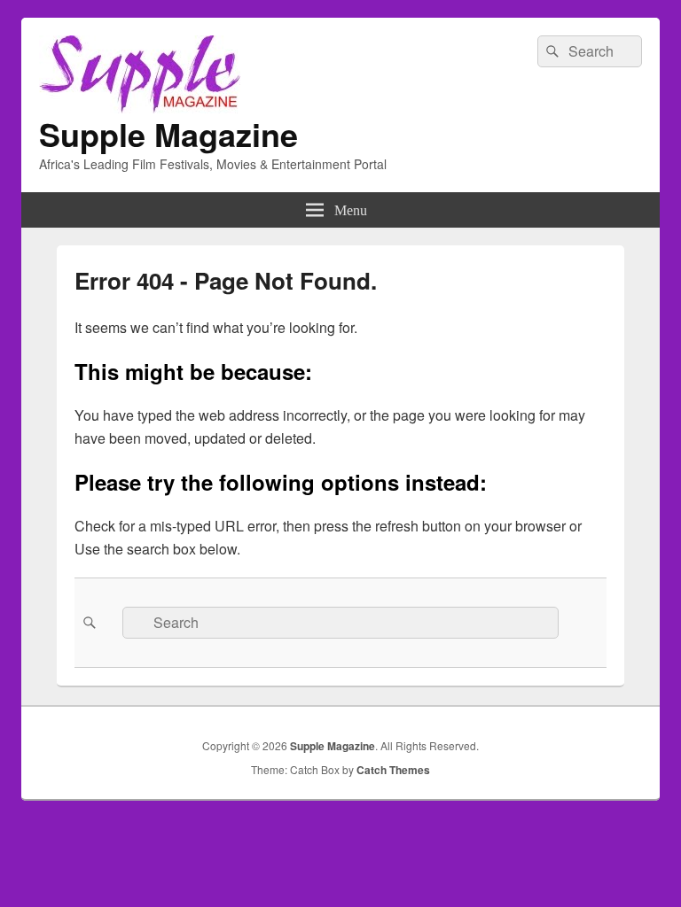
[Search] (550, 51)
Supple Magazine (168, 134)
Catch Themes (393, 770)
